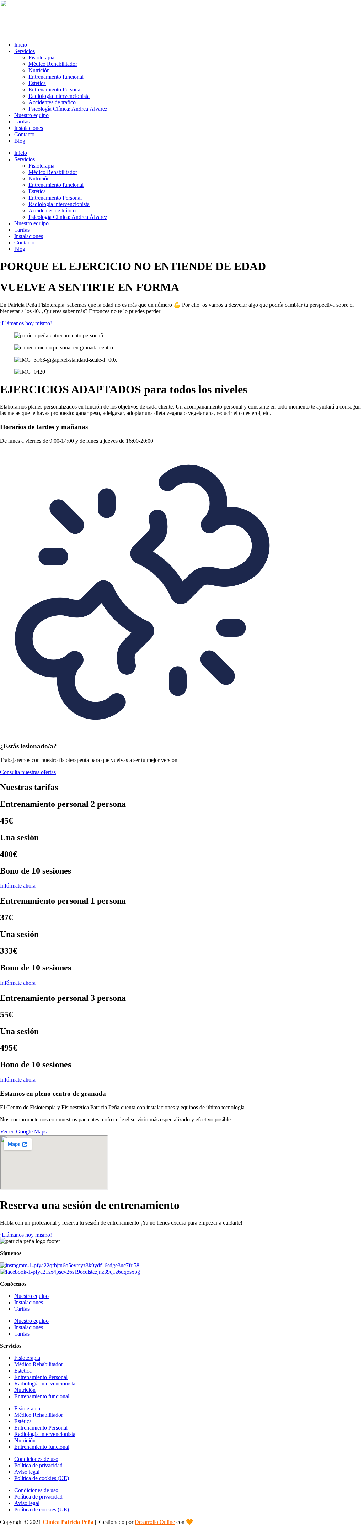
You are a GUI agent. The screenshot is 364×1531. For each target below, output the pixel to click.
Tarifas (22, 122)
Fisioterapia (41, 57)
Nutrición (39, 70)
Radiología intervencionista (59, 96)
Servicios (24, 51)
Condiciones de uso (36, 1459)
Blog (19, 141)
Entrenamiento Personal (55, 89)
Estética (37, 83)
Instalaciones (28, 128)
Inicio (20, 45)
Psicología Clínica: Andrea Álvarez (67, 109)
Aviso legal (26, 1472)
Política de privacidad (38, 1465)
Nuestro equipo (31, 115)
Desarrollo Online (155, 1522)
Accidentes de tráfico (52, 102)
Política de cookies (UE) (41, 1478)
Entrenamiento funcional (56, 77)
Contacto (24, 134)
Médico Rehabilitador (52, 64)
